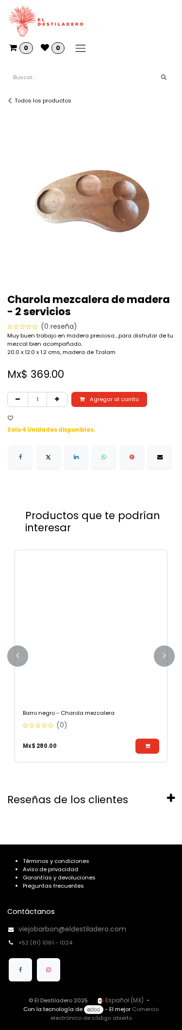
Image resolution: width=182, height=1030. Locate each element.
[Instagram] (48, 969)
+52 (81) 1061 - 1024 (46, 942)
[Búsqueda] (164, 77)
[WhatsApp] (104, 457)
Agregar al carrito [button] (113, 399)
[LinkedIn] (76, 457)
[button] (16, 418)
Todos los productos (43, 100)
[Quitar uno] (17, 399)
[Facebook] (20, 457)
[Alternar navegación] (80, 48)
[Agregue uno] (57, 399)
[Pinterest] (132, 457)
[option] (91, 656)
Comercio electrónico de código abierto (104, 1014)
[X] (48, 457)
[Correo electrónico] (159, 457)
